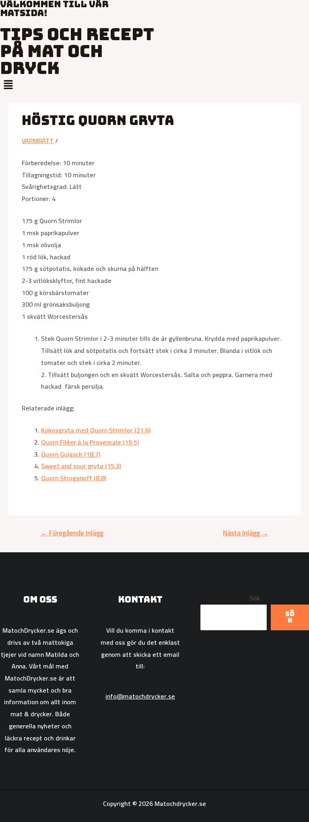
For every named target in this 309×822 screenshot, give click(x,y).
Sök (254, 598)
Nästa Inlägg (245, 533)
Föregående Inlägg (72, 533)
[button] (154, 85)
